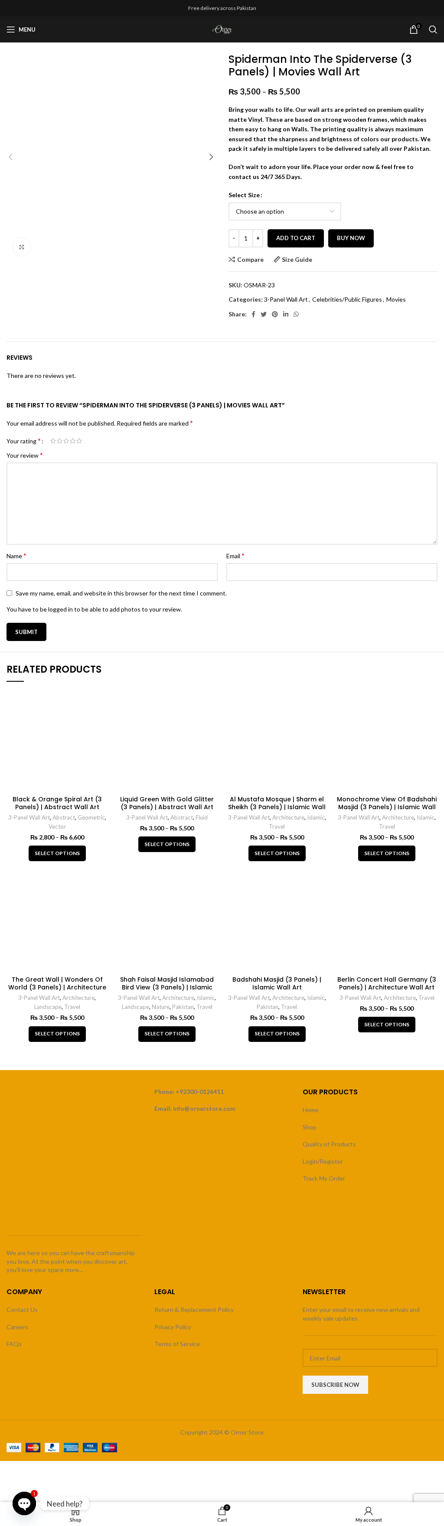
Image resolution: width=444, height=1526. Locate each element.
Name (16, 555)
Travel (277, 826)
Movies (396, 299)
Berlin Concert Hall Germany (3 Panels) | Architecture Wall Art (386, 983)
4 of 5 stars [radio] (72, 441)
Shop (310, 1127)
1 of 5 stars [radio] (53, 441)
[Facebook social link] (253, 314)
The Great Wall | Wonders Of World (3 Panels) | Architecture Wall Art (57, 987)
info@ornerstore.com (204, 1108)
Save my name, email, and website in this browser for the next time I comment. (121, 593)
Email (235, 555)
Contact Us (22, 1309)
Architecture (288, 817)
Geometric (91, 817)
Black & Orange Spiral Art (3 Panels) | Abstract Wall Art (57, 803)
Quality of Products (329, 1144)
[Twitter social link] (263, 314)
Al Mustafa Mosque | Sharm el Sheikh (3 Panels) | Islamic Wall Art (277, 807)
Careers (17, 1327)
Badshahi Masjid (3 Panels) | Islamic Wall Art (276, 983)
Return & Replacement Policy (194, 1309)
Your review (25, 455)
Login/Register (323, 1161)
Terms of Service (177, 1343)
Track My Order (324, 1178)
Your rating (24, 440)
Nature (161, 1006)
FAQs (14, 1343)
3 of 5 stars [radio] (66, 441)
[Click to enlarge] (21, 247)
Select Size (244, 194)
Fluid (202, 817)
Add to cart (295, 237)
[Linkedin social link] (286, 314)
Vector (57, 826)
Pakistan (183, 1006)
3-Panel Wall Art (286, 299)
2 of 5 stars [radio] (59, 441)
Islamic (316, 817)
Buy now (351, 237)
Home (311, 1109)
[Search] (433, 29)
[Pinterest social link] (275, 314)
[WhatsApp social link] (296, 314)
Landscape (48, 1006)
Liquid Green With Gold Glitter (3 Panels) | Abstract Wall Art (167, 803)
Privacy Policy (172, 1327)
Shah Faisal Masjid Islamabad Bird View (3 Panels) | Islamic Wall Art (167, 987)
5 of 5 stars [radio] (79, 441)
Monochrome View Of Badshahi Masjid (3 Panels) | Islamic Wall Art (387, 807)
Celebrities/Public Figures (347, 299)
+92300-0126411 (200, 1091)
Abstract (63, 817)
